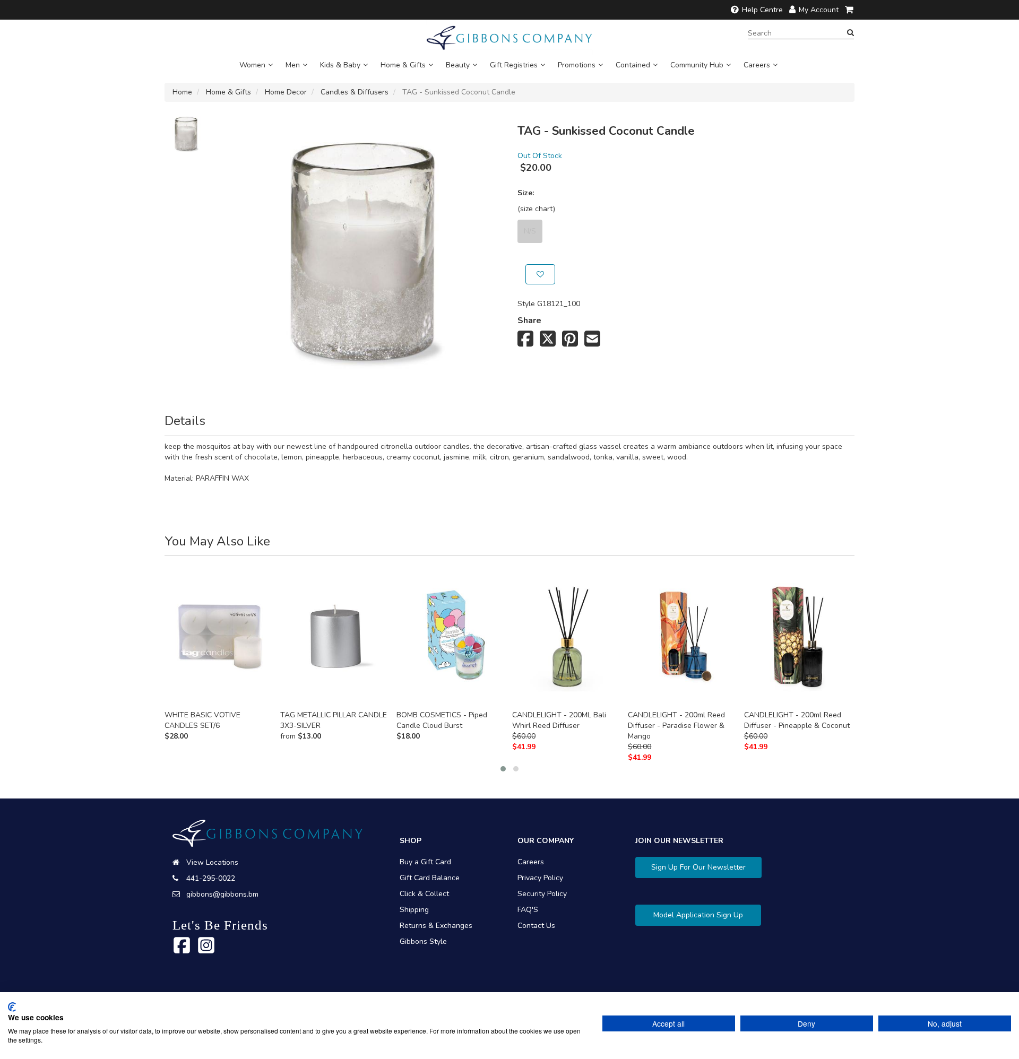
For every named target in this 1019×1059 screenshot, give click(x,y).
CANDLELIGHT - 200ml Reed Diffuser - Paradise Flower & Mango (676, 725)
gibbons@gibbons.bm (222, 894)
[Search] (850, 33)
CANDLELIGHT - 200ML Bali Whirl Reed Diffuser (559, 720)
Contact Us (536, 926)
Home (182, 92)
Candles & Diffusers (354, 92)
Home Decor (286, 92)
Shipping (414, 910)
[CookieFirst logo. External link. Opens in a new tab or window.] (12, 1007)
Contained (633, 65)
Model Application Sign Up (698, 915)
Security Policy (542, 894)
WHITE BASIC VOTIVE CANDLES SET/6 (202, 720)
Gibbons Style (423, 941)
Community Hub (696, 65)
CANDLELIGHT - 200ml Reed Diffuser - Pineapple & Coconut (797, 720)
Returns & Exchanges (436, 926)
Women (252, 65)
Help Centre (762, 10)
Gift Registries (514, 65)
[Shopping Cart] (849, 10)
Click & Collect (424, 894)
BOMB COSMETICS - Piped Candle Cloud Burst (441, 720)
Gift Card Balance (430, 878)
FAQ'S (527, 910)
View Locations (212, 862)
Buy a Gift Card (425, 862)
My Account (819, 10)
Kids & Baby (340, 65)
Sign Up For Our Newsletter (698, 867)
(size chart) (536, 209)
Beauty (458, 65)
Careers (757, 65)
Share (529, 320)
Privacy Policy (540, 878)
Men (293, 65)
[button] (503, 768)
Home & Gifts (403, 65)
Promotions (576, 65)
